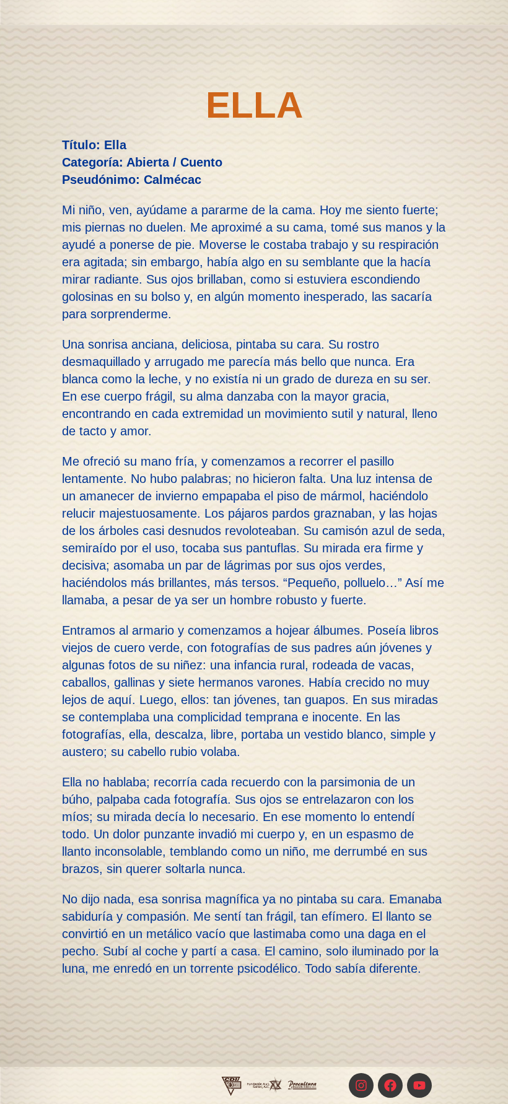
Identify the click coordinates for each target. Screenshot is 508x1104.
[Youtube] (419, 1085)
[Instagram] (361, 1085)
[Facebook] (390, 1085)
